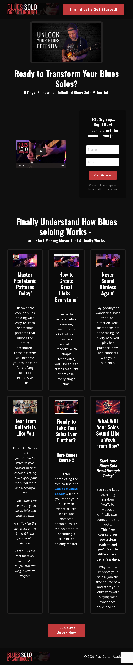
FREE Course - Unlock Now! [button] (66, 630)
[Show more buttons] (62, 165)
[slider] (40, 165)
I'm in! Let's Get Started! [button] (93, 9)
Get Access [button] (103, 175)
